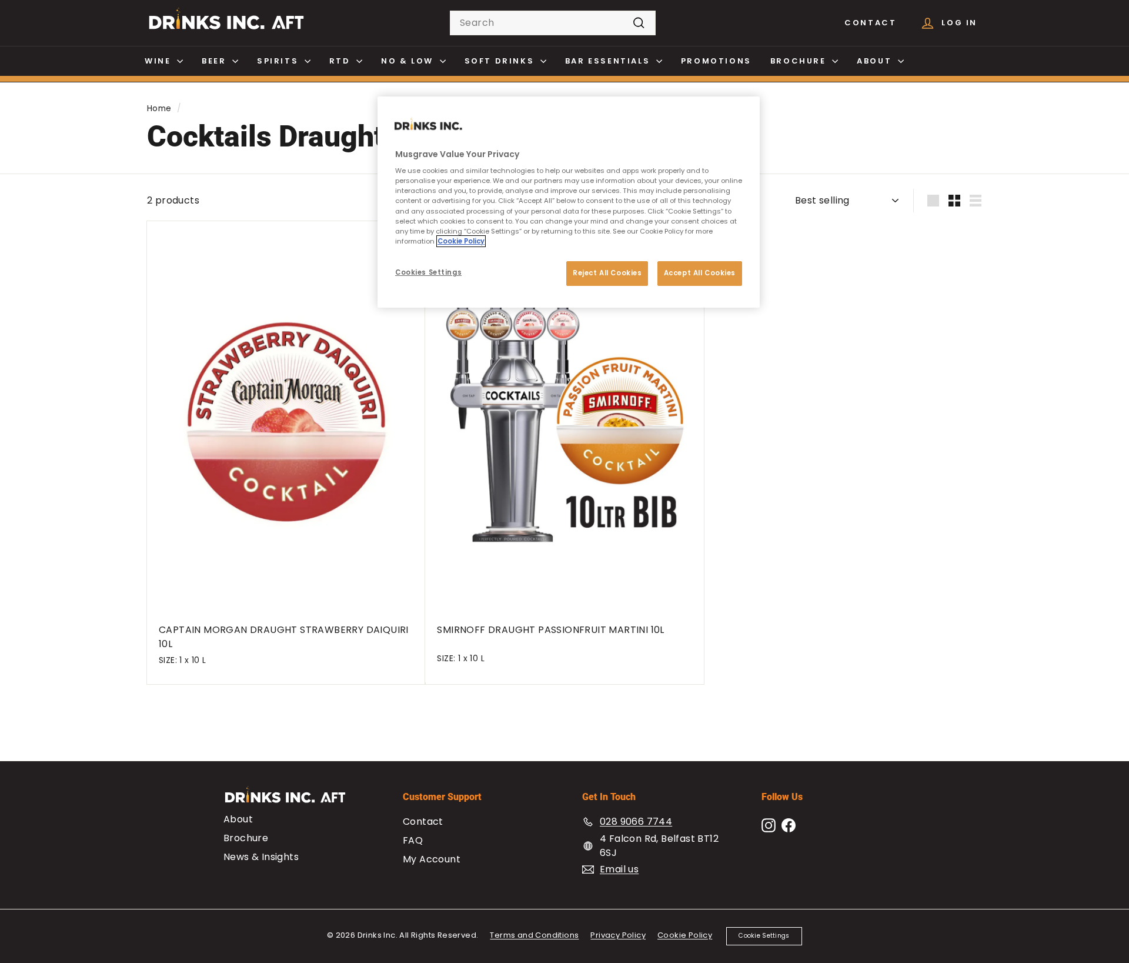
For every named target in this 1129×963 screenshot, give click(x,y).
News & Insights (261, 857)
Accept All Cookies (700, 273)
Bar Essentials (609, 60)
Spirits (279, 60)
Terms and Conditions (534, 935)
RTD (341, 60)
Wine (159, 60)
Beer (215, 60)
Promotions (716, 60)
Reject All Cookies (607, 273)
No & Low (408, 60)
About (876, 60)
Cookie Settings (764, 935)
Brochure (799, 60)
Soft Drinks (501, 60)
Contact (870, 22)
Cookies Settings (428, 272)
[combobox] (553, 23)
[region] (569, 202)
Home (159, 108)
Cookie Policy (684, 935)
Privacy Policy (618, 935)
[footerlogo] (295, 800)
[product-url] (286, 416)
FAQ (413, 840)
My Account (431, 859)
